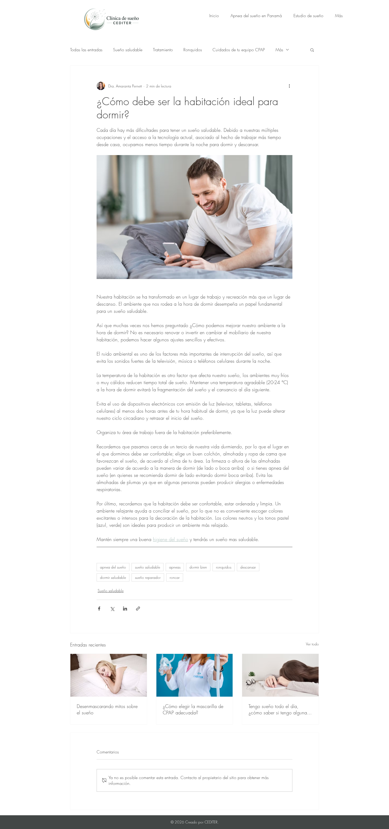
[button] (312, 50)
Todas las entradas (86, 50)
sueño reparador (148, 577)
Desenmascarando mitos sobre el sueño (107, 709)
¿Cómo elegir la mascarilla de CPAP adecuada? (193, 709)
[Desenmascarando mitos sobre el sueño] (108, 675)
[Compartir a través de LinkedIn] (125, 608)
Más (279, 50)
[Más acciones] (289, 86)
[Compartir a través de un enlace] (138, 608)
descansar (248, 567)
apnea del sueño (113, 567)
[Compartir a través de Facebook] (99, 608)
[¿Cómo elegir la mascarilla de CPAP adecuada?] (194, 675)
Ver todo (312, 643)
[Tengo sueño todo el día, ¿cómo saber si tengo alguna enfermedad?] (280, 675)
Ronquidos (192, 50)
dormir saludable (113, 577)
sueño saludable (147, 567)
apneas (174, 567)
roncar (175, 577)
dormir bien (198, 567)
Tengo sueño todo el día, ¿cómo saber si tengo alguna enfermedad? (277, 709)
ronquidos (223, 567)
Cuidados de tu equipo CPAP (238, 50)
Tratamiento (163, 50)
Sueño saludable (127, 50)
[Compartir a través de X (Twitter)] (112, 608)
